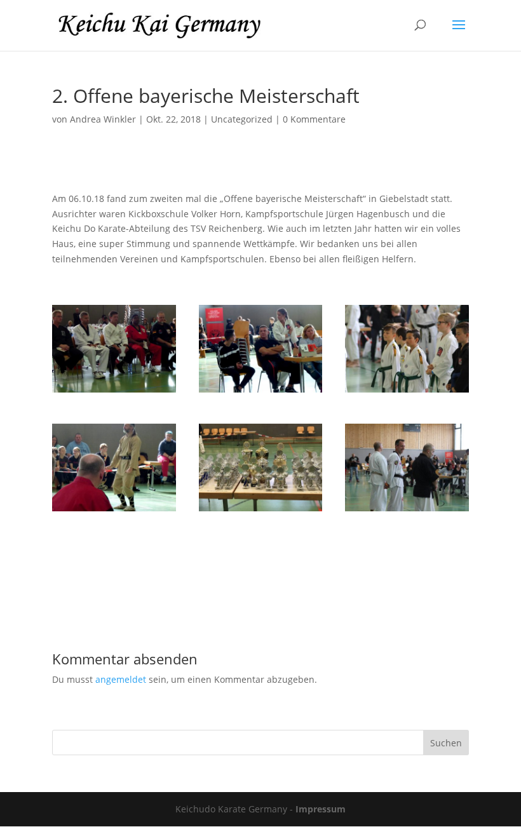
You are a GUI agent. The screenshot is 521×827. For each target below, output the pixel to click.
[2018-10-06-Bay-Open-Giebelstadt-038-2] (114, 511)
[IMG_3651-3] (407, 392)
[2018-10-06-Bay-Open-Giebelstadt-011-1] (114, 392)
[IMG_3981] (261, 511)
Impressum (320, 809)
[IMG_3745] (407, 511)
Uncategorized (242, 119)
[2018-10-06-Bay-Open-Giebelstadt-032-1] (261, 392)
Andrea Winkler (103, 119)
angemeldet (120, 679)
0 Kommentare (314, 119)
